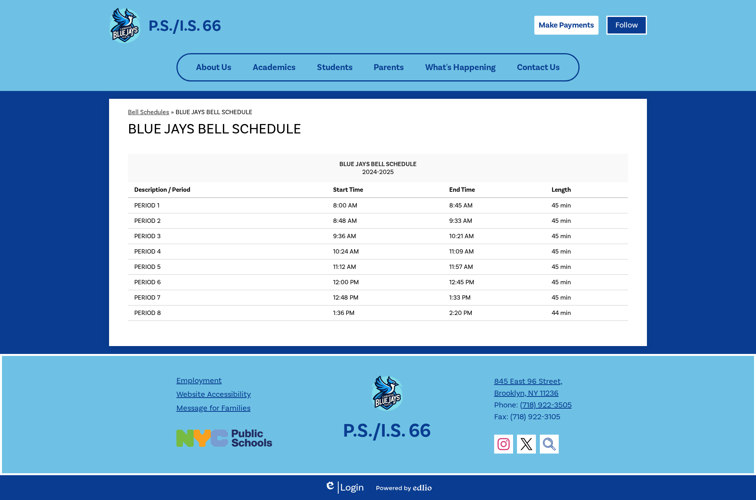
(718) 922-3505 (546, 405)
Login (344, 487)
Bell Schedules (148, 112)
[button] (214, 67)
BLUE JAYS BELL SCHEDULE (378, 164)
